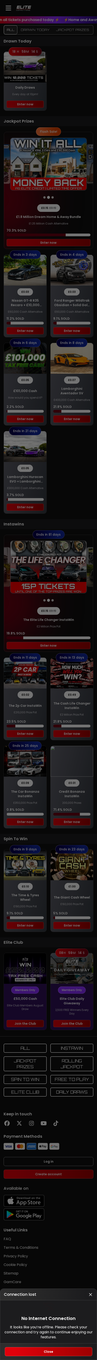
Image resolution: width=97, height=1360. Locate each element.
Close (48, 1351)
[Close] (90, 1294)
